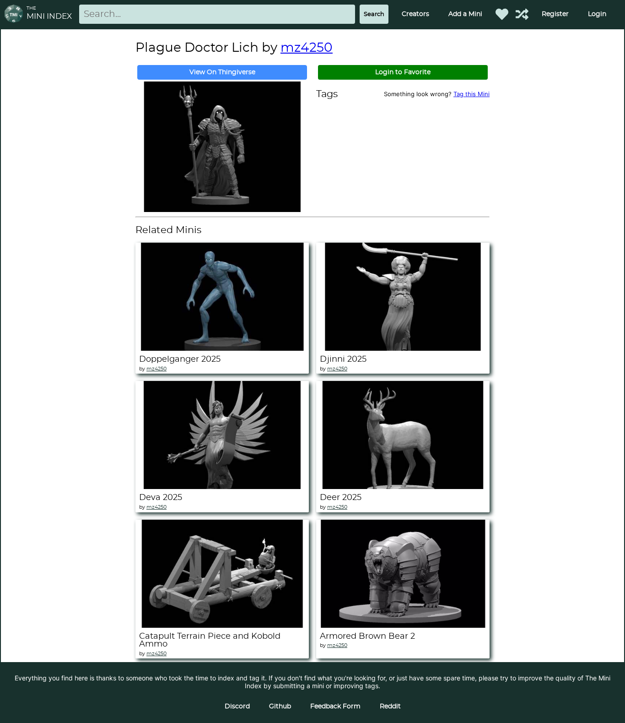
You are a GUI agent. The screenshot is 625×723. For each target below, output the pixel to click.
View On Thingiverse (222, 72)
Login (597, 14)
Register (555, 14)
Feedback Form (335, 706)
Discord (237, 706)
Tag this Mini (471, 94)
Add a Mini (465, 14)
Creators (415, 14)
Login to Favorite (403, 72)
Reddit (390, 706)
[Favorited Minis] (502, 14)
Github (280, 706)
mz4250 (306, 48)
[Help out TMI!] (522, 14)
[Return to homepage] (16, 14)
